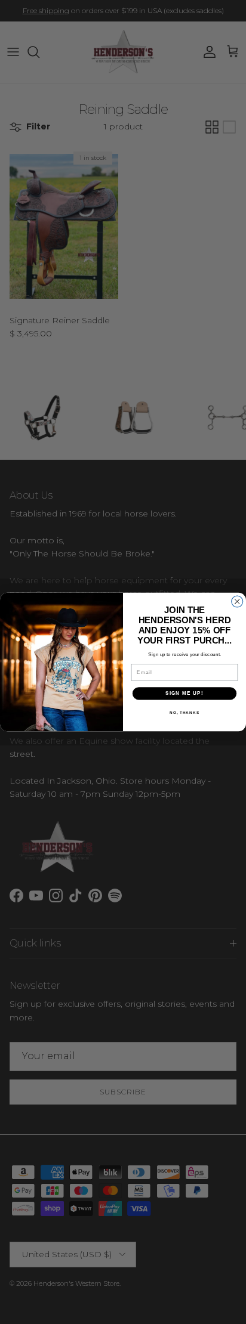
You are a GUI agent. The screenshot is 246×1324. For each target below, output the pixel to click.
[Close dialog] (237, 601)
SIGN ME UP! (184, 693)
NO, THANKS (184, 712)
